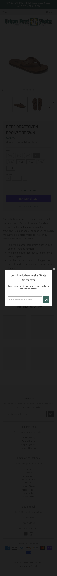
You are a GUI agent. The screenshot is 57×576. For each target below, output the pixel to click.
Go (46, 299)
